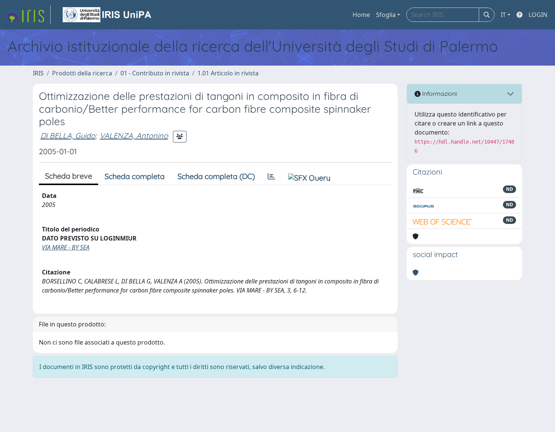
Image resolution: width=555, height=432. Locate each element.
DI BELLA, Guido (67, 135)
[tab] (271, 176)
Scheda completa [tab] (135, 176)
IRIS (38, 73)
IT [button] (503, 15)
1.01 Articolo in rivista (228, 73)
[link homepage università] (108, 15)
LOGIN (538, 15)
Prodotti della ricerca (82, 73)
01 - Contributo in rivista (154, 73)
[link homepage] (28, 15)
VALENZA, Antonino (134, 135)
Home (361, 15)
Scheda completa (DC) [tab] (216, 176)
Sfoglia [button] (386, 15)
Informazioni (439, 93)
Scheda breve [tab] (68, 176)
